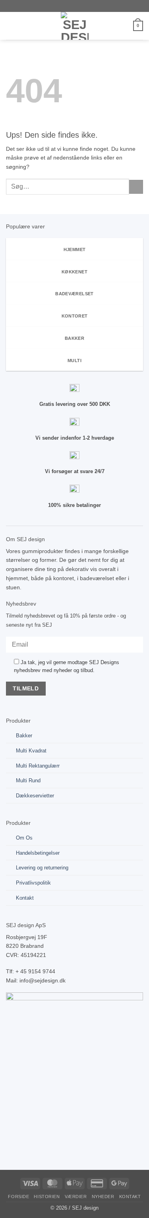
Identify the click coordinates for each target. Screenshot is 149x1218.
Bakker (24, 736)
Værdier (76, 1196)
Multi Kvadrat (31, 751)
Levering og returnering (42, 868)
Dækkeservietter (35, 796)
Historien (47, 1196)
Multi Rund (28, 780)
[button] (10, 26)
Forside (18, 1196)
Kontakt (25, 898)
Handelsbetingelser (38, 853)
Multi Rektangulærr (38, 766)
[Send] (136, 187)
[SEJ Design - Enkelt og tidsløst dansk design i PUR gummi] (74, 26)
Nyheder (103, 1196)
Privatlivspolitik (33, 883)
